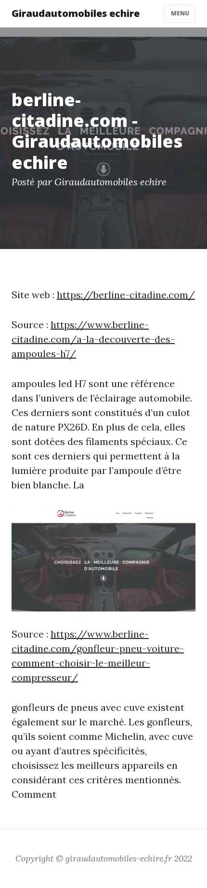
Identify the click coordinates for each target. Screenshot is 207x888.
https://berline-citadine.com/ (126, 295)
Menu (180, 13)
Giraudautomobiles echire (76, 13)
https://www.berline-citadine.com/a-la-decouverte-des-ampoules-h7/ (93, 339)
